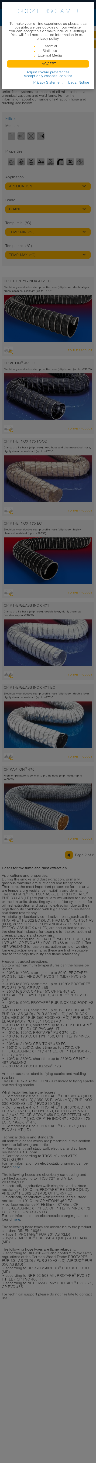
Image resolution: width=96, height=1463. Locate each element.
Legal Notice (78, 82)
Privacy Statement (48, 82)
